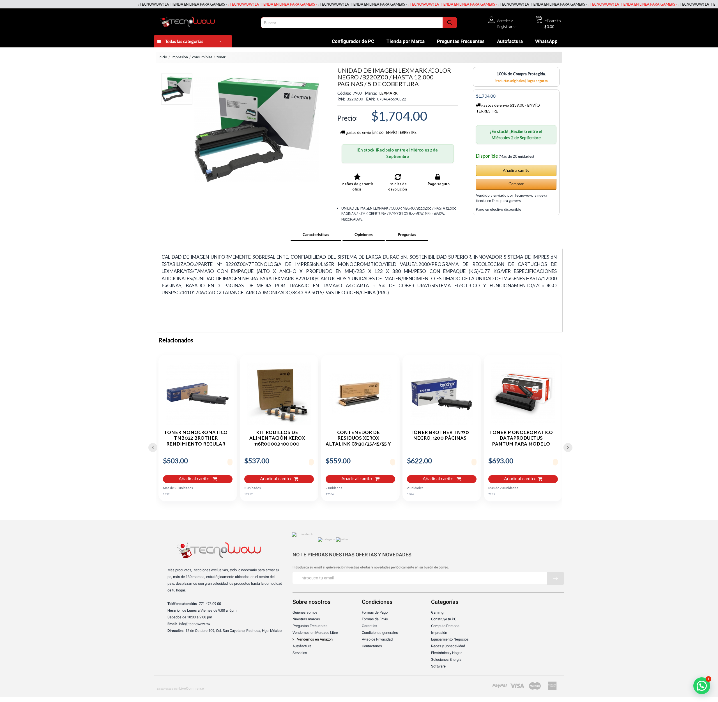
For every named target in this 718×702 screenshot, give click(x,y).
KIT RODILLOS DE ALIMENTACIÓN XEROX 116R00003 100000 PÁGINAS (277, 438)
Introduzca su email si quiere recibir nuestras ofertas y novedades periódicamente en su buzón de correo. (371, 567)
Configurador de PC (353, 41)
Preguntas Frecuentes (461, 41)
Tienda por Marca (405, 41)
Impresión (179, 57)
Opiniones (364, 234)
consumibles (202, 57)
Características (316, 234)
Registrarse (507, 26)
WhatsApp (546, 41)
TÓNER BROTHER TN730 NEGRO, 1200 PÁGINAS (439, 436)
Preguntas (407, 234)
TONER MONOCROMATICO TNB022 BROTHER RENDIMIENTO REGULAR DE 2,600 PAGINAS (195, 438)
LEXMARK (388, 93)
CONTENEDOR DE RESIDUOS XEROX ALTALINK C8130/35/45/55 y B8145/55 (358, 438)
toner (221, 57)
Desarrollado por (180, 688)
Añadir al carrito (195, 479)
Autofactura (510, 41)
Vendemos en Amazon (314, 639)
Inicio (162, 57)
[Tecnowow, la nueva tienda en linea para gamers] (205, 20)
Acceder (503, 20)
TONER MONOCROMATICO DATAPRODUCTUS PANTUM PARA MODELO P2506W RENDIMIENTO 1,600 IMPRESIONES (521, 438)
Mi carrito (552, 20)
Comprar (516, 183)
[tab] (316, 234)
